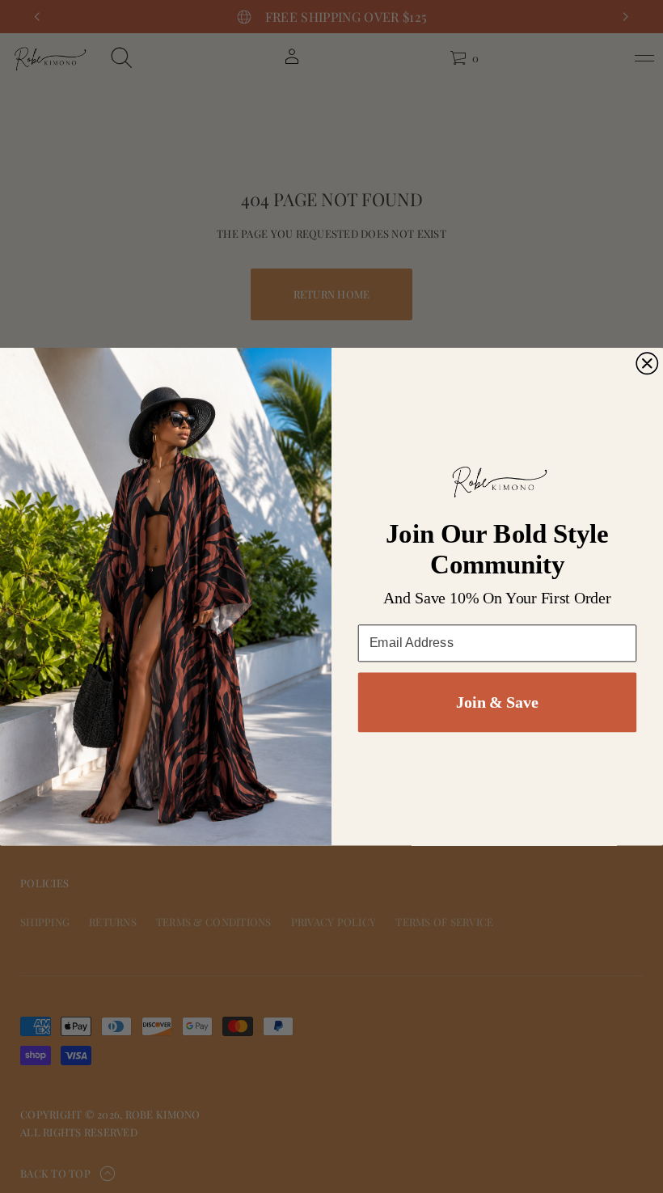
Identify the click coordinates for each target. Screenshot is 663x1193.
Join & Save (497, 701)
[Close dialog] (646, 363)
